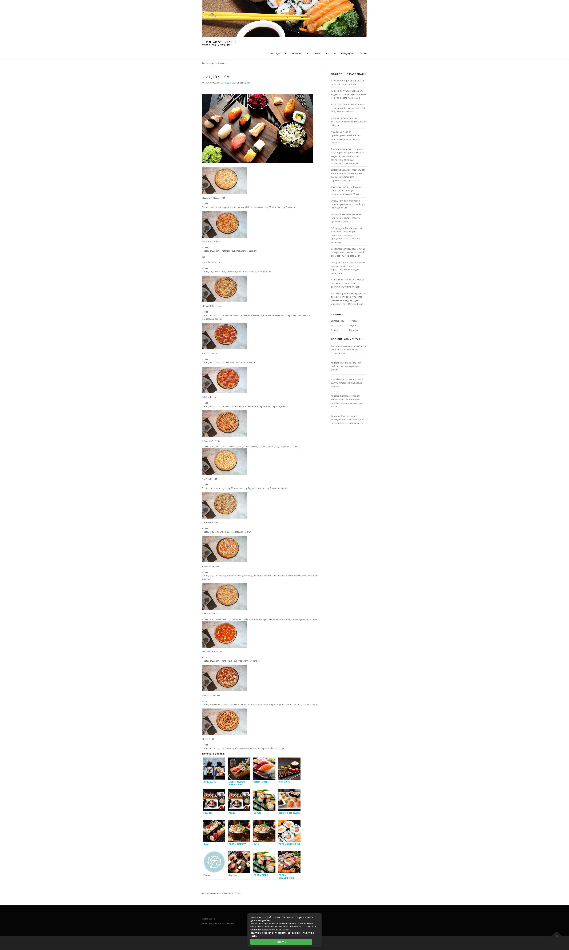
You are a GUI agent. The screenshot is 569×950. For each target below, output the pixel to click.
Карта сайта (208, 918)
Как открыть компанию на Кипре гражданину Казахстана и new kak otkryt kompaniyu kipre (348, 108)
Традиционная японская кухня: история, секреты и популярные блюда (347, 403)
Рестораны (314, 54)
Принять (281, 941)
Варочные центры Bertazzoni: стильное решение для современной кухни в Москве (346, 190)
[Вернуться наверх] (556, 936)
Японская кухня (219, 42)
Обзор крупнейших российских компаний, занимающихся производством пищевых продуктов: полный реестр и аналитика (346, 235)
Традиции (347, 54)
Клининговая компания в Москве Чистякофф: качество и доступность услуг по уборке (348, 283)
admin (247, 83)
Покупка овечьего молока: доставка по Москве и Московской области (349, 122)
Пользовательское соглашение (218, 923)
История (297, 54)
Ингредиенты (279, 54)
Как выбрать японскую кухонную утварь (346, 366)
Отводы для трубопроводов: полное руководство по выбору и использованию (348, 204)
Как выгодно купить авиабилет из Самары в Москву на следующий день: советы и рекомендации (348, 252)
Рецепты (331, 54)
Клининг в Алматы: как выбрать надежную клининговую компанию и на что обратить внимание (348, 94)
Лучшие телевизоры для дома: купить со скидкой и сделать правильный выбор (346, 218)
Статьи (362, 54)
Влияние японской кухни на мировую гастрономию (348, 349)
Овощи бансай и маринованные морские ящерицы (347, 383)
